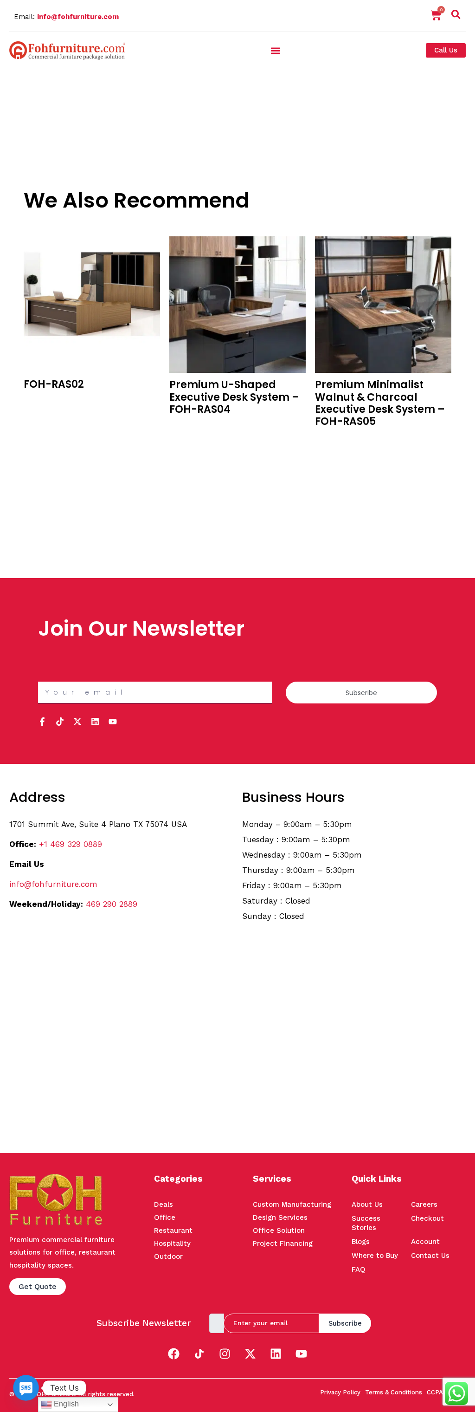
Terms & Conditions (393, 1392)
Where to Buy (375, 1255)
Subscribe (345, 1323)
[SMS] (26, 1387)
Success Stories (366, 1223)
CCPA (435, 1392)
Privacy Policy (340, 1392)
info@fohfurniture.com (78, 17)
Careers (424, 1204)
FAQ (359, 1269)
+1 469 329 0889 (70, 844)
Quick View (41, 415)
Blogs (361, 1241)
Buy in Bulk (41, 402)
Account (425, 1241)
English (65, 1404)
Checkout (427, 1218)
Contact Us (430, 1255)
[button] (456, 16)
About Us (367, 1204)
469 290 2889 (111, 904)
